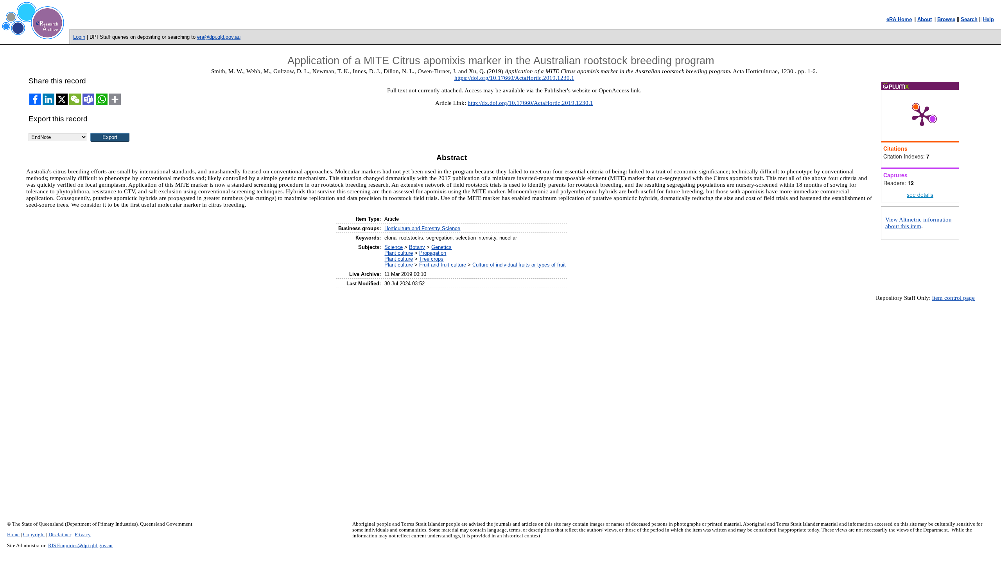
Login (79, 37)
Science (393, 247)
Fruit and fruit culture (442, 265)
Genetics (441, 247)
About (924, 19)
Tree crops (431, 259)
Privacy (83, 534)
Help (988, 19)
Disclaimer (59, 534)
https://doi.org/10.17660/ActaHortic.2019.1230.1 (514, 78)
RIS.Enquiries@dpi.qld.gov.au (80, 545)
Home (13, 534)
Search (969, 19)
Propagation (432, 253)
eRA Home (899, 19)
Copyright (34, 534)
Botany (417, 247)
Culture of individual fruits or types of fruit (519, 265)
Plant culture (398, 253)
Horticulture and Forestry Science (422, 228)
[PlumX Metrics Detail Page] (922, 115)
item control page (953, 298)
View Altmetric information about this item (918, 222)
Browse (946, 19)
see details (920, 194)
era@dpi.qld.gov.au (218, 37)
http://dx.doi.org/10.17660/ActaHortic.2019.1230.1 (530, 103)
